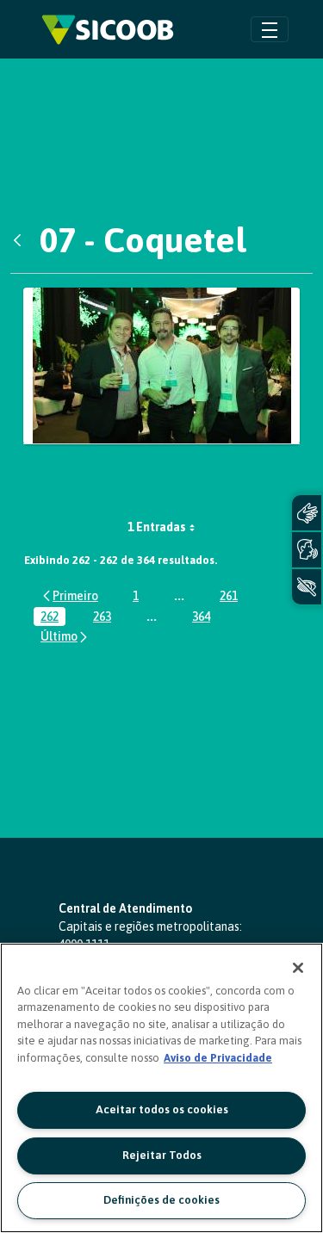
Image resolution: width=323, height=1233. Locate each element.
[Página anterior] (69, 595)
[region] (161, 1088)
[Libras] (306, 512)
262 (52, 618)
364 (204, 618)
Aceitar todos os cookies (162, 1109)
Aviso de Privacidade (218, 1057)
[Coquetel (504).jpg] (161, 366)
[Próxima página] (65, 637)
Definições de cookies (161, 1199)
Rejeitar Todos (162, 1155)
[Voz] (306, 549)
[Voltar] (21, 240)
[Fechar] (298, 968)
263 (105, 618)
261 (232, 597)
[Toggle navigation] (270, 28)
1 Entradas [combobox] (156, 527)
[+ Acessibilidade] (306, 586)
